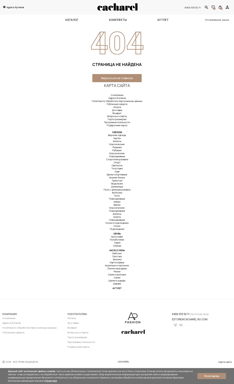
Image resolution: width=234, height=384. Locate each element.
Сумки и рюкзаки (117, 274)
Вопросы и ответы (117, 116)
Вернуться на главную (117, 78)
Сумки (117, 277)
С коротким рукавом (117, 159)
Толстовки (117, 168)
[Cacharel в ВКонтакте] (181, 325)
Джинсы (117, 213)
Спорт (117, 162)
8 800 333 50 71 (193, 7)
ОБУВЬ (117, 233)
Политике (51, 380)
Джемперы (117, 186)
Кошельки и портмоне (117, 265)
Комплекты (118, 20)
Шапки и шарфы (117, 280)
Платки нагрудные (117, 268)
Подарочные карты (117, 125)
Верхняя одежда (117, 135)
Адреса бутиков (117, 98)
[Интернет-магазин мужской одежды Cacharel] (117, 10)
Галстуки (117, 256)
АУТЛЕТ (117, 288)
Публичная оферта (117, 104)
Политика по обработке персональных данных (117, 101)
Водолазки (117, 183)
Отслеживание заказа (217, 19)
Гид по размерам (117, 119)
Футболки (117, 192)
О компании (117, 95)
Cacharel (123, 361)
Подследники (117, 228)
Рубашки (117, 150)
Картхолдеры (117, 262)
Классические (117, 144)
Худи (117, 171)
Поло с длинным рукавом (117, 189)
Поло (117, 195)
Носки (117, 225)
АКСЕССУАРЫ (117, 250)
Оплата (117, 107)
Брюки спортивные (117, 174)
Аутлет (163, 20)
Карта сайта (225, 361)
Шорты (117, 216)
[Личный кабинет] (227, 7)
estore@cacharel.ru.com (174, 319)
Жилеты (117, 141)
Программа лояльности (117, 122)
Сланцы (117, 245)
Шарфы (117, 283)
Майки (117, 201)
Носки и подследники (117, 222)
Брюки (117, 204)
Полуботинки (117, 239)
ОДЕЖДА (117, 132)
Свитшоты (117, 165)
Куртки (117, 138)
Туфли (117, 242)
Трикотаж (117, 180)
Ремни (117, 271)
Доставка (117, 110)
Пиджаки (117, 147)
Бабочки (117, 253)
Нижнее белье (117, 177)
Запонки (117, 259)
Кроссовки (117, 236)
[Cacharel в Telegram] (175, 325)
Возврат (117, 113)
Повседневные (117, 156)
